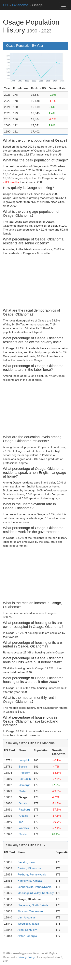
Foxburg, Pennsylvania (32, 874)
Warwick (24, 828)
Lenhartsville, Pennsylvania (34, 886)
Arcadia (23, 815)
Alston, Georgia (27, 935)
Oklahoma (20, 5)
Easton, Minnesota (29, 868)
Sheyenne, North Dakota (33, 905)
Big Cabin (25, 778)
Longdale (24, 760)
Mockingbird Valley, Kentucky (36, 892)
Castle (23, 834)
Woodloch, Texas (28, 923)
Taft (21, 821)
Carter (23, 791)
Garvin (23, 803)
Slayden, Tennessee (30, 911)
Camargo (24, 785)
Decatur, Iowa (26, 862)
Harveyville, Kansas (30, 880)
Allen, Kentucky (27, 929)
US (5, 5)
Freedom (24, 772)
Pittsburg (24, 809)
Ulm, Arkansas (27, 917)
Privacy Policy (26, 957)
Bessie (23, 766)
